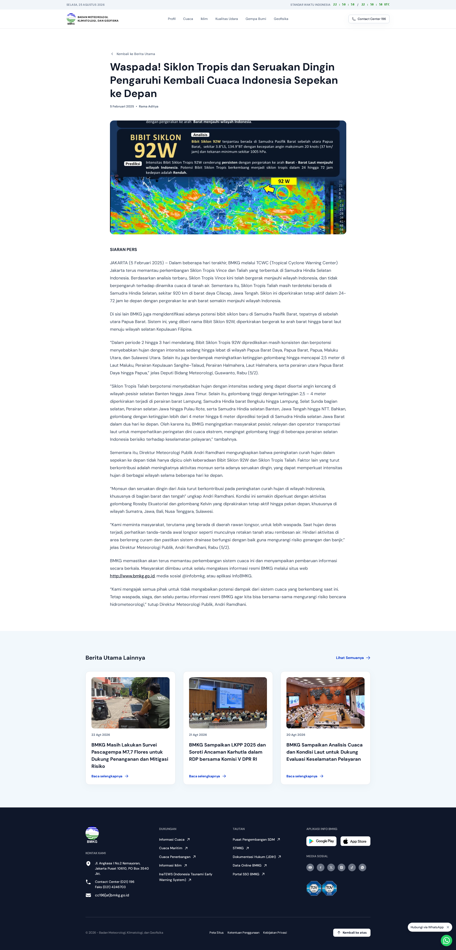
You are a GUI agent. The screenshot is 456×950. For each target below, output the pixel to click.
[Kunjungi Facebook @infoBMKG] (320, 867)
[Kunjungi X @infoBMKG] (331, 867)
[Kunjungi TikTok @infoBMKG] (352, 867)
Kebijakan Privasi (275, 933)
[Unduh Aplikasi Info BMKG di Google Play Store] (321, 841)
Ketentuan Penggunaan (243, 933)
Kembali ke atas (355, 933)
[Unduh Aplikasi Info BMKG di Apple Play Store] (355, 841)
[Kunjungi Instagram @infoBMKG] (341, 867)
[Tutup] (448, 926)
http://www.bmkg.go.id (132, 576)
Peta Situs (216, 933)
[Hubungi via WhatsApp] (446, 940)
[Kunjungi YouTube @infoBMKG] (310, 867)
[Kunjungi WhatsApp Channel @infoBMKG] (362, 867)
